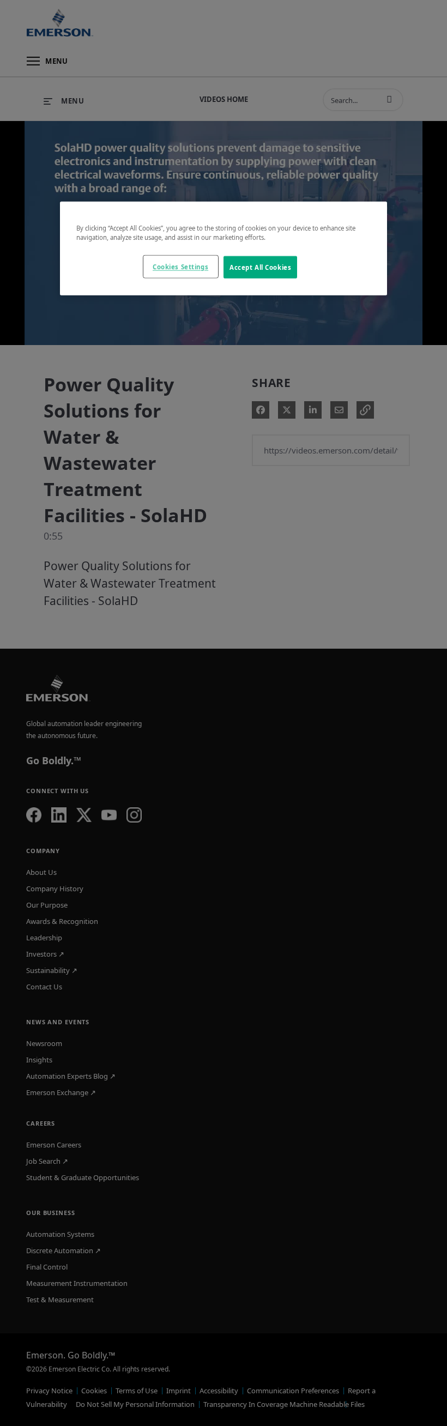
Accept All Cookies (260, 267)
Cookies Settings (180, 266)
